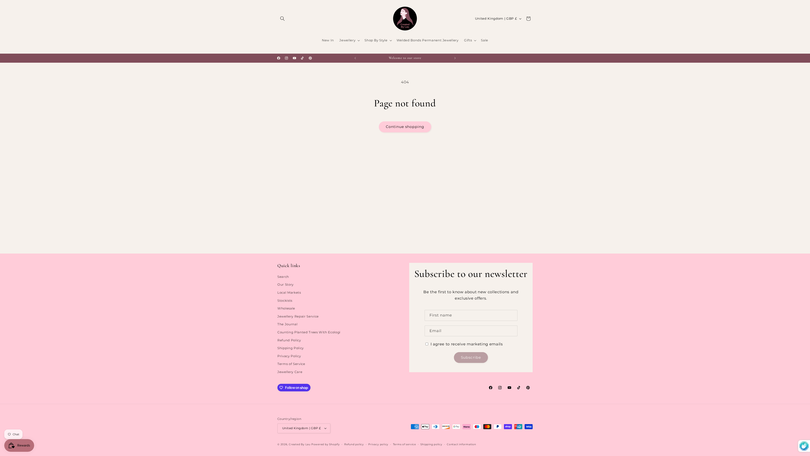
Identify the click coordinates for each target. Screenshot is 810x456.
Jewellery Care (289, 372)
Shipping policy (431, 444)
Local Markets (289, 292)
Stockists (284, 301)
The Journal (287, 324)
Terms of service (404, 444)
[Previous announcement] (355, 58)
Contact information (461, 444)
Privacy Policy (289, 356)
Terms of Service (291, 364)
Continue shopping (405, 127)
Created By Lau (299, 444)
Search (283, 277)
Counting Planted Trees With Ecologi (308, 332)
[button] (282, 19)
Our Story (285, 284)
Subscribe (471, 357)
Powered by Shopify (325, 444)
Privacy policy (378, 444)
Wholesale (286, 308)
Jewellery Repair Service (298, 316)
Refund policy (354, 444)
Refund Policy (289, 340)
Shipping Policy (290, 348)
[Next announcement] (455, 58)
